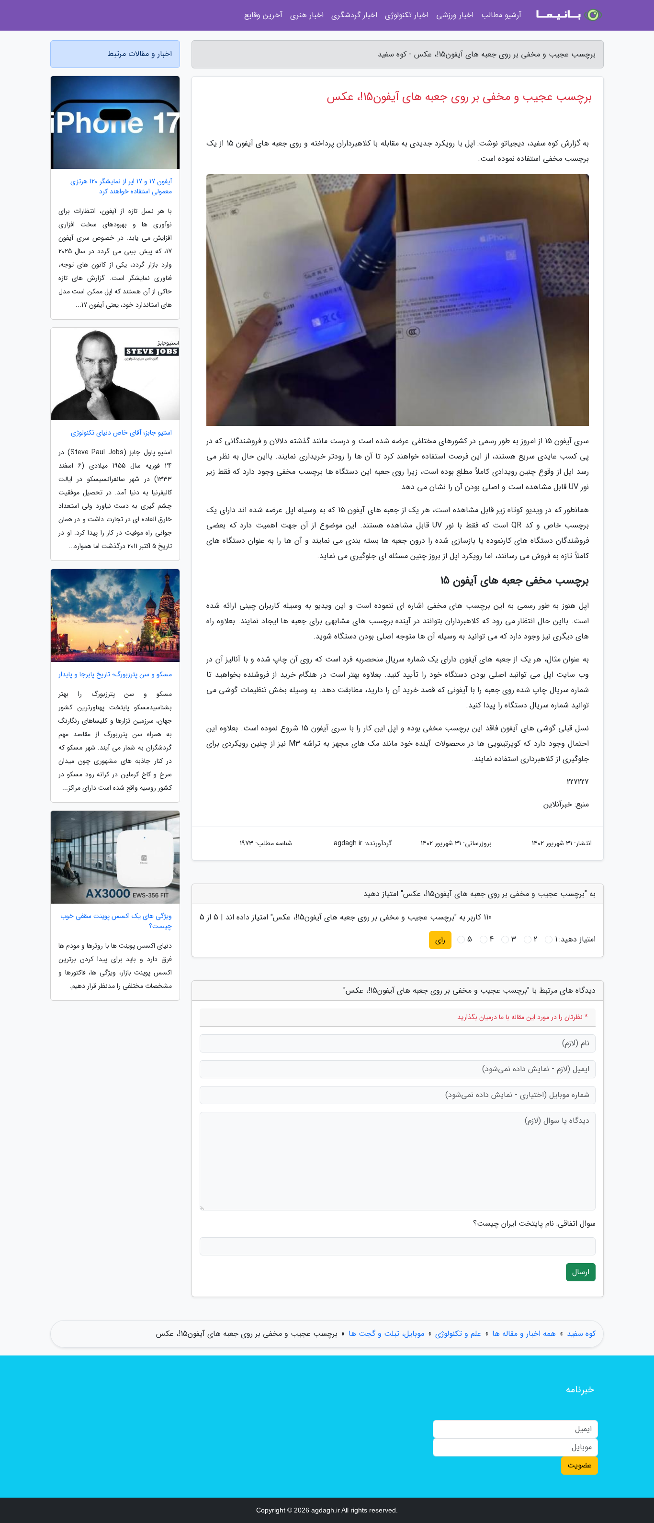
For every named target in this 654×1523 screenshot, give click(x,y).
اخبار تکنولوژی (406, 15)
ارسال (580, 1272)
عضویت (579, 1465)
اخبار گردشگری (354, 15)
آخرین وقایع (263, 15)
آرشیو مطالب (501, 15)
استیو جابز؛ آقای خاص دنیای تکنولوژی (121, 433)
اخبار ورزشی (455, 15)
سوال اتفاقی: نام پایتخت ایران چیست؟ (534, 1224)
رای (440, 940)
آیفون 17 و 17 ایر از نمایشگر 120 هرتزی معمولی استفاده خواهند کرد (121, 187)
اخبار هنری (307, 15)
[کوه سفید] (568, 15)
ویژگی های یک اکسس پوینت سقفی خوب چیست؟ (116, 921)
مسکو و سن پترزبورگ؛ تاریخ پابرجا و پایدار (115, 675)
